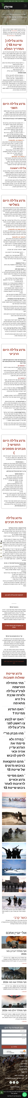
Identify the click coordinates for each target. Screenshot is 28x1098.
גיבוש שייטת (23, 1069)
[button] (1, 1092)
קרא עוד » (24, 963)
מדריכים (24, 1061)
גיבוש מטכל (23, 1066)
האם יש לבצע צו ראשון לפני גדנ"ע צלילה (15, 723)
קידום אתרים (17, 1096)
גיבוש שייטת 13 (11, 35)
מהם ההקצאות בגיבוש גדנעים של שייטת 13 (14, 765)
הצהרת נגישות (15, 1087)
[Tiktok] (10, 1082)
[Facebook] (17, 1082)
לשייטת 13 (14, 31)
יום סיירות (24, 1064)
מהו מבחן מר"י (13, 733)
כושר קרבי (23, 14)
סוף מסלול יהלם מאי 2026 (14, 1010)
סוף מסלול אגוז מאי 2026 (14, 982)
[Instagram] (14, 1082)
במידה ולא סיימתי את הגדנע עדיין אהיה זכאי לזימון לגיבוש (16, 747)
